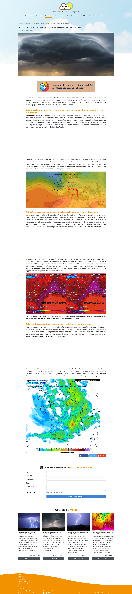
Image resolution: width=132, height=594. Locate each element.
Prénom (29, 476)
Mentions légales (24, 590)
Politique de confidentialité (27, 593)
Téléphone (30, 479)
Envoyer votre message (76, 496)
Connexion (103, 16)
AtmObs (39, 16)
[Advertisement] (66, 143)
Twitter (93, 456)
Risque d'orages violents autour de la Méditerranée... (27, 533)
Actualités (48, 16)
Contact (20, 586)
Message (30, 487)
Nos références (72, 16)
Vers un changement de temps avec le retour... (78, 533)
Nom (28, 472)
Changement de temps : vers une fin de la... (52, 533)
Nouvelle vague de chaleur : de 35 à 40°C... (103, 533)
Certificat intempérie (88, 16)
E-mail (29, 483)
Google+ (102, 456)
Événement (59, 16)
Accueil (20, 23)
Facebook (84, 456)
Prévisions (29, 16)
